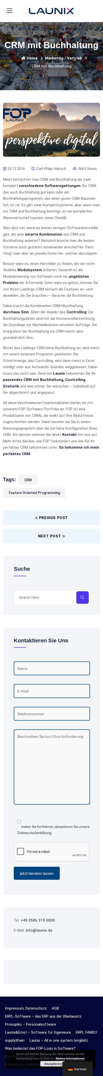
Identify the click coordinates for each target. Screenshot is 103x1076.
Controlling (76, 312)
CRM (28, 480)
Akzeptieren (53, 1063)
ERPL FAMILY (86, 1032)
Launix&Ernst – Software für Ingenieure (38, 1032)
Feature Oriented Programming (34, 493)
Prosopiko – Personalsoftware (30, 1024)
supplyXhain (14, 1040)
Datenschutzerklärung (34, 832)
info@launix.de (39, 930)
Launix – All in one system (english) (59, 1040)
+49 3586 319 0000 (37, 920)
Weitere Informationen (70, 1058)
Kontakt (69, 434)
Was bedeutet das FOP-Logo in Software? (40, 1048)
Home (32, 58)
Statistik (11, 386)
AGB (55, 1008)
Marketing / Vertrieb (63, 58)
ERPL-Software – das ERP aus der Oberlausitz (43, 1016)
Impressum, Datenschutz (26, 1008)
